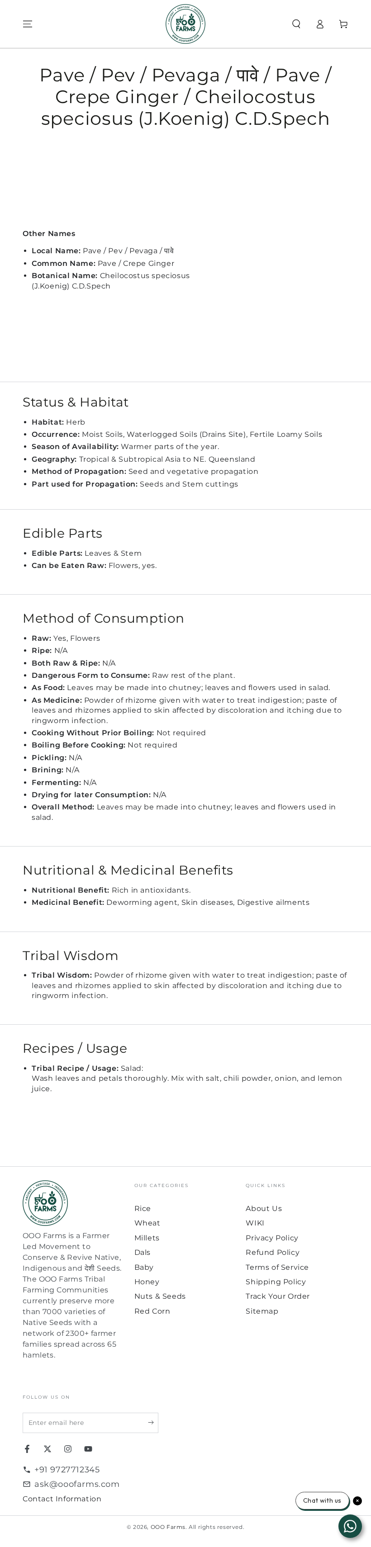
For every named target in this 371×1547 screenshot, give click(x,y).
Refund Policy (273, 1252)
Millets (147, 1238)
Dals (142, 1252)
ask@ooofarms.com (77, 1484)
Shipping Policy (276, 1281)
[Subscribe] (153, 1423)
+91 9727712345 (67, 1470)
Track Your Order (278, 1296)
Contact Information (62, 1499)
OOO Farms (168, 1526)
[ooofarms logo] (74, 1203)
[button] (296, 24)
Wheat (147, 1223)
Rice (142, 1208)
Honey (147, 1281)
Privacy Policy (272, 1238)
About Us (264, 1208)
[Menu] (27, 24)
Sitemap (262, 1311)
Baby (144, 1267)
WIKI (255, 1223)
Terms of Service (277, 1267)
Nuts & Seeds (160, 1296)
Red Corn (152, 1311)
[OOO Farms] (185, 24)
